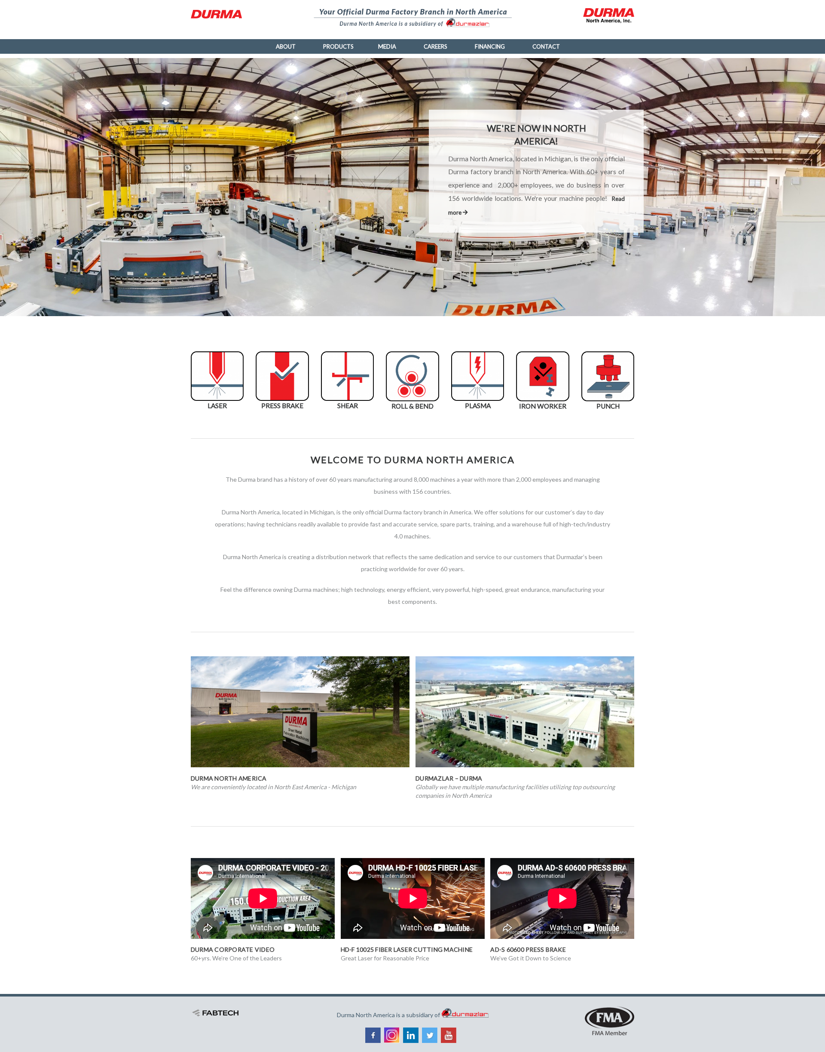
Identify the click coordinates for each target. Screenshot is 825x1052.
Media (387, 46)
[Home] (220, 14)
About (286, 46)
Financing (490, 46)
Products (338, 46)
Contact (546, 46)
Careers (435, 46)
